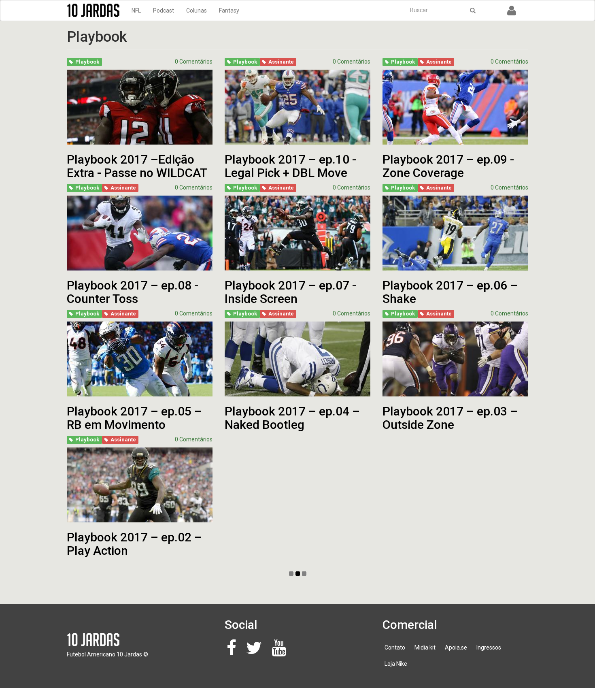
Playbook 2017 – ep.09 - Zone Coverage (448, 166)
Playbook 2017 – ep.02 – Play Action (134, 544)
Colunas (196, 10)
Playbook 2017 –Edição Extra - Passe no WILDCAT (137, 166)
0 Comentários (193, 61)
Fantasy (229, 10)
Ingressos (488, 647)
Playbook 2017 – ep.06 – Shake (450, 292)
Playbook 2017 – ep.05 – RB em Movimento (134, 418)
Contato (395, 647)
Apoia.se (456, 647)
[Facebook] (234, 652)
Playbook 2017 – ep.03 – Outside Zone (450, 418)
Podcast (163, 10)
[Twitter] (256, 652)
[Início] (96, 10)
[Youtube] (281, 652)
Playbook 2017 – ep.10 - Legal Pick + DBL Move (290, 166)
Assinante (281, 62)
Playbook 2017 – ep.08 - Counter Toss (132, 292)
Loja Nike (396, 663)
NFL (136, 10)
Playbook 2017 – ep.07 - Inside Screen (290, 292)
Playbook (87, 62)
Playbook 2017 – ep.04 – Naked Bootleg (292, 418)
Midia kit (425, 647)
